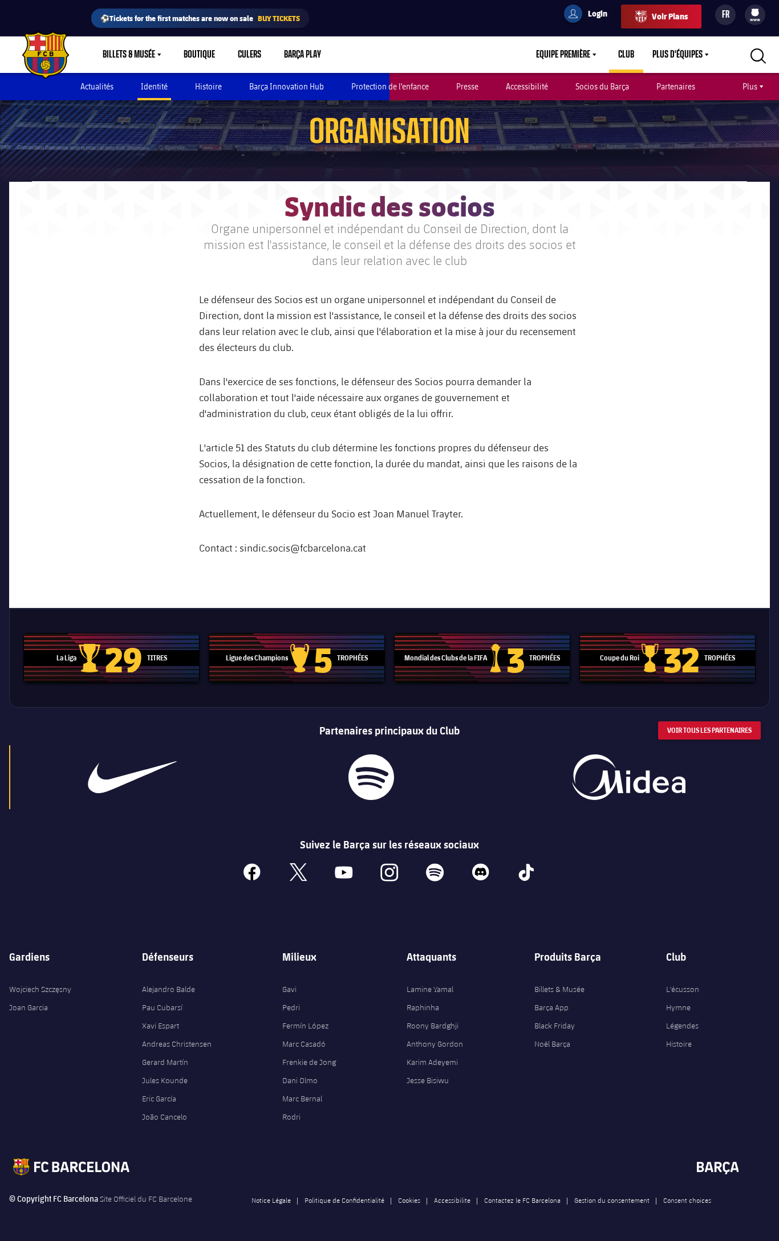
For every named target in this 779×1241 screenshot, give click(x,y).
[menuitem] (755, 13)
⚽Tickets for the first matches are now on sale (200, 18)
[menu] (755, 15)
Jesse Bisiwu (428, 1080)
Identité (154, 86)
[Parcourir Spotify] (371, 777)
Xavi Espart (160, 1025)
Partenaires (675, 86)
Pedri (291, 1007)
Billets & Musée (129, 55)
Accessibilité (527, 86)
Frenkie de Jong (309, 1062)
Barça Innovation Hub (286, 86)
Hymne (678, 1007)
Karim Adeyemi (432, 1062)
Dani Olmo (300, 1080)
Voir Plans (670, 16)
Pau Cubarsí (162, 1007)
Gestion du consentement (612, 1200)
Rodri (291, 1116)
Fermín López (305, 1025)
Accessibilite (452, 1200)
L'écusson (682, 989)
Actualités (96, 86)
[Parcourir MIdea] (628, 777)
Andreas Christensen (177, 1043)
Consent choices (687, 1200)
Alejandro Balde (168, 989)
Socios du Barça (602, 86)
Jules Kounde (165, 1080)
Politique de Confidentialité (344, 1200)
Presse (467, 86)
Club (626, 55)
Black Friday (554, 1025)
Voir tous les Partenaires (709, 730)
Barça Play (302, 55)
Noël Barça (552, 1043)
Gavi (289, 989)
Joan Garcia (28, 1007)
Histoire (208, 86)
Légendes (682, 1025)
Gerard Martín (165, 1062)
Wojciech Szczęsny (40, 989)
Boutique (199, 55)
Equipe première (563, 55)
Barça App (551, 1007)
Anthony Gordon (435, 1043)
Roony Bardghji (433, 1025)
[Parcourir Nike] (132, 777)
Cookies (409, 1200)
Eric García (159, 1098)
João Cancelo (164, 1116)
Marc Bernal (302, 1098)
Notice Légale (271, 1200)
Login (590, 15)
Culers (249, 55)
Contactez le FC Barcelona (522, 1200)
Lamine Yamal (430, 989)
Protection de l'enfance (390, 86)
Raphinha (423, 1007)
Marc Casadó (304, 1043)
